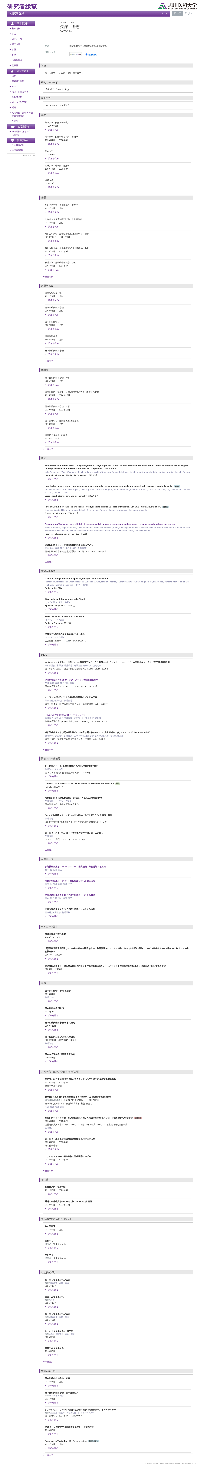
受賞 (14, 107)
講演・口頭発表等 (20, 92)
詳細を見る (53, 129)
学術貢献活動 (18, 150)
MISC (14, 86)
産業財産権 (17, 97)
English (189, 13)
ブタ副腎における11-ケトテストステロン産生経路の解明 (71, 680)
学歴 (14, 49)
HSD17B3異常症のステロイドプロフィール (65, 715)
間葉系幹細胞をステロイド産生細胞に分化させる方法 (70, 880)
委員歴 (15, 65)
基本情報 (16, 28)
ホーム (164, 13)
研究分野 (16, 44)
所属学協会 (17, 60)
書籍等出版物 (18, 81)
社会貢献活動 (18, 145)
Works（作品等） (20, 102)
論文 (14, 76)
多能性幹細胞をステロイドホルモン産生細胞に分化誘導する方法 (75, 866)
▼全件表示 (48, 277)
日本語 (177, 13)
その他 (15, 121)
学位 (14, 34)
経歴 (14, 55)
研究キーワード (19, 39)
